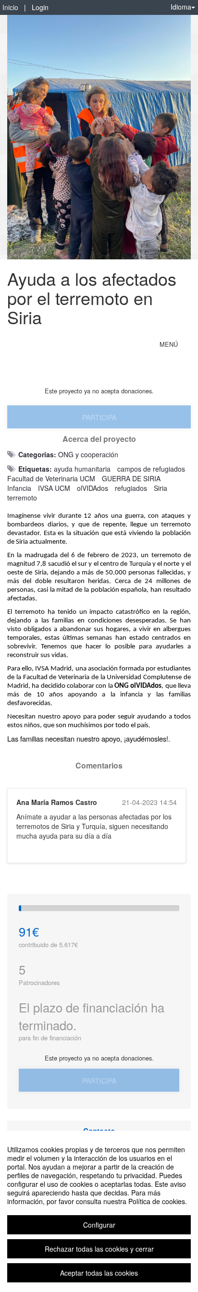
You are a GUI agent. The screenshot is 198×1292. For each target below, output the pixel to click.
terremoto (22, 497)
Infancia (19, 488)
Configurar (99, 1225)
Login (40, 7)
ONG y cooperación (88, 454)
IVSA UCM (54, 488)
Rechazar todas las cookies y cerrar (99, 1249)
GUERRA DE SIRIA (131, 478)
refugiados (131, 488)
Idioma (181, 7)
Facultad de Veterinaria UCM (51, 478)
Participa (99, 417)
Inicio (10, 7)
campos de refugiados (151, 469)
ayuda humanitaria (82, 469)
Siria (160, 488)
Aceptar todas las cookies (99, 1273)
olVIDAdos (92, 488)
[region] (99, 1211)
